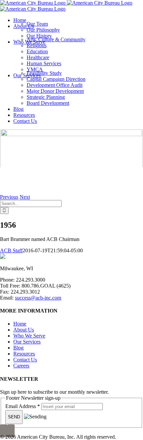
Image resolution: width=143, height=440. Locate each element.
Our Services (27, 341)
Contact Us (25, 359)
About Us (23, 329)
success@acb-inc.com (38, 298)
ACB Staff (11, 250)
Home (19, 324)
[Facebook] (3, 430)
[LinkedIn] (11, 430)
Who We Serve (29, 335)
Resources (24, 353)
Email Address (22, 406)
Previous (9, 197)
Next (25, 197)
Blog (18, 347)
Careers (21, 365)
